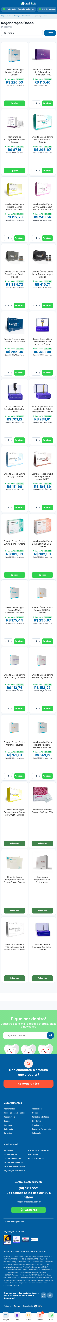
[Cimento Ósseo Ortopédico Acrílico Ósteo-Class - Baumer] (14, 862)
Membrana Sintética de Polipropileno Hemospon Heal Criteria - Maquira (42, 72)
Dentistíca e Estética (40, 1117)
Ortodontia (36, 1121)
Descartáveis (9, 1117)
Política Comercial (36, 1158)
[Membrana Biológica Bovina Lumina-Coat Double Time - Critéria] (42, 189)
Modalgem (8, 1125)
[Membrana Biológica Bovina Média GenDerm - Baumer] (14, 592)
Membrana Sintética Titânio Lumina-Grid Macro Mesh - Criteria (14, 947)
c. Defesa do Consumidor (39, 1150)
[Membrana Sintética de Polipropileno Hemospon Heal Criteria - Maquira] (42, 54)
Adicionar (47, 103)
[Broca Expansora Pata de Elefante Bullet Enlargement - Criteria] (42, 391)
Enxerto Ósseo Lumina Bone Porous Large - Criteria (42, 274)
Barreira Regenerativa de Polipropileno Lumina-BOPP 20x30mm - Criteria (42, 477)
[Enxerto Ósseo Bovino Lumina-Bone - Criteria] (14, 526)
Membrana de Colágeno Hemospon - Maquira (14, 139)
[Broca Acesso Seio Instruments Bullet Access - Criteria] (42, 324)
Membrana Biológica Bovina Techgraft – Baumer (14, 72)
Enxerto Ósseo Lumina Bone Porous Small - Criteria (14, 274)
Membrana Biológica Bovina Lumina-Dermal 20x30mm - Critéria (14, 812)
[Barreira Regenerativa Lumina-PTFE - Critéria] (14, 324)
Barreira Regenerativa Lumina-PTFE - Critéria (14, 340)
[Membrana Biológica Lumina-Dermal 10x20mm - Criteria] (14, 189)
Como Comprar (10, 1154)
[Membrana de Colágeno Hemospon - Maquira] (14, 122)
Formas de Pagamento (13, 1162)
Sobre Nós (8, 1150)
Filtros (50, 33)
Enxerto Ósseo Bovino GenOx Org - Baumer (42, 676)
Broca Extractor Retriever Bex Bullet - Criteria (42, 947)
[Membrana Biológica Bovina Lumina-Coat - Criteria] (42, 526)
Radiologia (8, 1129)
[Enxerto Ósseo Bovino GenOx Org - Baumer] (42, 660)
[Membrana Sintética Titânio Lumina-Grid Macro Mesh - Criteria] (14, 929)
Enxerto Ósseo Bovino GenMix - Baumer (14, 743)
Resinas (7, 1121)
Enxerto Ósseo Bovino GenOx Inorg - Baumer (14, 676)
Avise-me (14, 843)
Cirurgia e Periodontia (22, 16)
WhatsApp (31, 1209)
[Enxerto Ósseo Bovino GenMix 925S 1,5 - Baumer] (42, 592)
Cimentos (8, 1133)
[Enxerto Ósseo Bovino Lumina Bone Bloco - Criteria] (42, 122)
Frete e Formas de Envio (14, 1166)
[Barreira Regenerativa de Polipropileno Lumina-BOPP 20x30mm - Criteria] (42, 459)
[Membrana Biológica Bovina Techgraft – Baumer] (14, 54)
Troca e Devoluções (12, 1158)
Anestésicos (37, 1125)
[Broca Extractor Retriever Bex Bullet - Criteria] (42, 929)
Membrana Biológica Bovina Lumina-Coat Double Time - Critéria (42, 207)
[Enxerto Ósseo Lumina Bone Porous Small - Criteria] (14, 257)
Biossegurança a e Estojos (15, 1113)
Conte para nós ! (28, 1083)
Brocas (35, 1113)
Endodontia (36, 1133)
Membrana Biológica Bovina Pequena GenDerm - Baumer (42, 745)
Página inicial (6, 16)
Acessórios (37, 1109)
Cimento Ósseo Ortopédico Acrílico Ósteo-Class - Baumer (14, 879)
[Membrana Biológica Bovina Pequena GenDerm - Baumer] (42, 727)
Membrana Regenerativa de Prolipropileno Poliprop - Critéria (42, 880)
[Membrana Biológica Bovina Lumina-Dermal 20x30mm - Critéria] (14, 795)
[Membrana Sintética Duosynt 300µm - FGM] (42, 795)
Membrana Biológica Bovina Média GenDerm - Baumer (14, 610)
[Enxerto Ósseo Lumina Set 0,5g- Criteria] (14, 459)
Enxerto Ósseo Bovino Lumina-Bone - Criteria (14, 542)
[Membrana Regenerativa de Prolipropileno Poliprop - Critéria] (42, 862)
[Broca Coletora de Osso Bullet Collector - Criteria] (14, 391)
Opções (14, 103)
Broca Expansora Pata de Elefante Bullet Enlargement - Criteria (42, 409)
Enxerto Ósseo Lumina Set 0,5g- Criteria (14, 475)
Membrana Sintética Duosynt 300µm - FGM (42, 810)
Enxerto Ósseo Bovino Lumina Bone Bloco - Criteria (42, 139)
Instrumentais (9, 1109)
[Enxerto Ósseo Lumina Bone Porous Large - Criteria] (42, 257)
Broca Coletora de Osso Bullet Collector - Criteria (14, 409)
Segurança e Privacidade (14, 1170)
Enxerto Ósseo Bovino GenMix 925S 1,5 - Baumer (42, 610)
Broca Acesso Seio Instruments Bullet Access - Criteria (42, 341)
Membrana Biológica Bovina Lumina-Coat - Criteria (42, 544)
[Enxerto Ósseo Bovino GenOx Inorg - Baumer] (14, 660)
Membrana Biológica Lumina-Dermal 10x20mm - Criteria (14, 207)
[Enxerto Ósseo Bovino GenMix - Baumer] (14, 727)
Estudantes (33, 1154)
